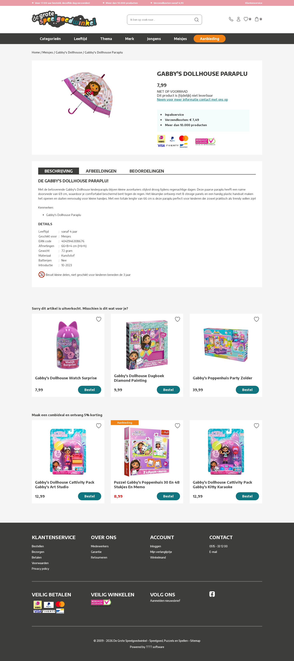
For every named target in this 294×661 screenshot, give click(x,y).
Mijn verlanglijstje (161, 552)
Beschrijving (59, 170)
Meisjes (180, 38)
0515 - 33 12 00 (218, 546)
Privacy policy (40, 568)
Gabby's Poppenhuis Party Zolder (222, 378)
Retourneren (99, 557)
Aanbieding (209, 38)
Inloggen (155, 546)
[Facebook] (212, 595)
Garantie (96, 552)
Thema (106, 38)
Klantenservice (253, 3)
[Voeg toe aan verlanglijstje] (98, 319)
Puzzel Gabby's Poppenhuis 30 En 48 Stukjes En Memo (147, 484)
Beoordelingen (147, 170)
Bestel (89, 390)
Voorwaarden (40, 563)
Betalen (37, 557)
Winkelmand (158, 557)
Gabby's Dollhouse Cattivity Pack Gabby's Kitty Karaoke (222, 484)
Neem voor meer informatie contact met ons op (192, 99)
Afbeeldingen (101, 170)
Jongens (154, 38)
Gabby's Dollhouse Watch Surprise (66, 378)
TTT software (155, 647)
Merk (129, 38)
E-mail (213, 552)
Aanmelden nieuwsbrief (165, 600)
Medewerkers (100, 546)
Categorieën (50, 38)
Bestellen (38, 546)
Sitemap (195, 640)
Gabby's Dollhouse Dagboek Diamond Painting (139, 378)
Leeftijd (80, 38)
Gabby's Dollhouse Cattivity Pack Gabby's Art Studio (64, 484)
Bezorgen (38, 552)
